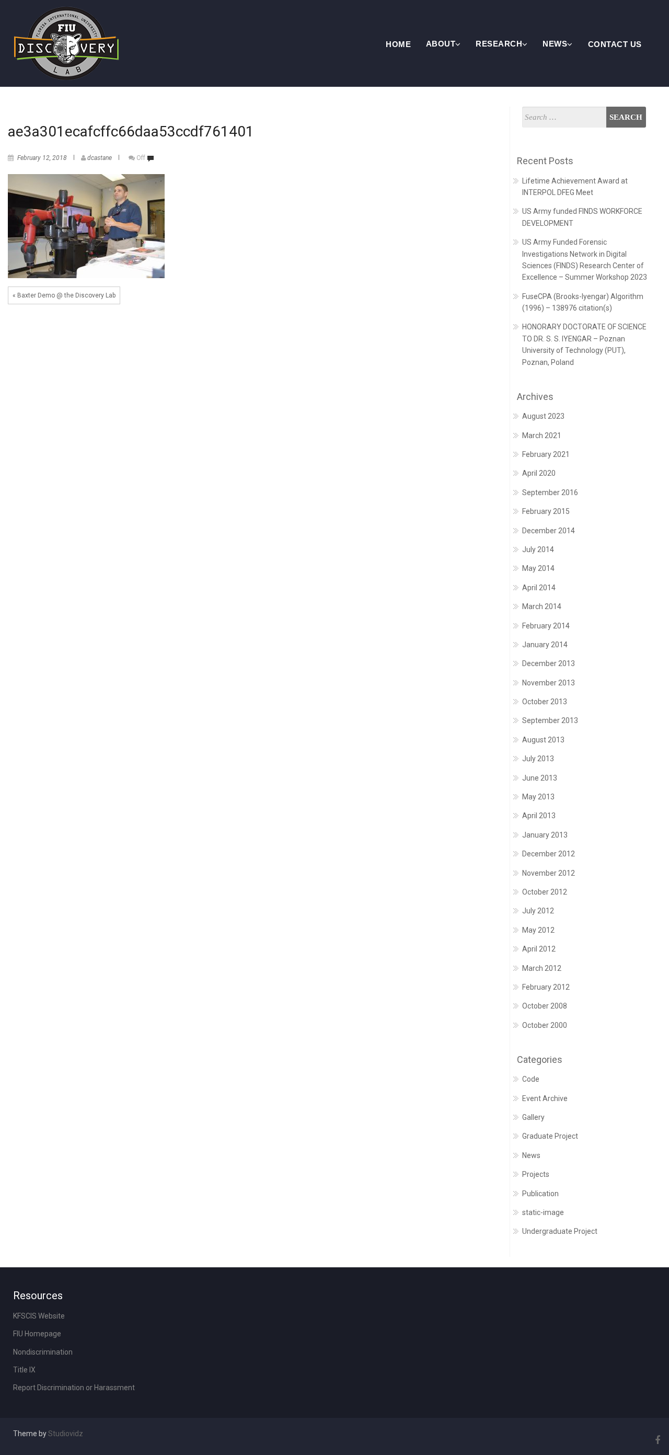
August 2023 (543, 416)
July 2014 (538, 549)
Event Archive (545, 1098)
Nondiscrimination (43, 1352)
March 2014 (541, 606)
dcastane (99, 158)
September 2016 (550, 492)
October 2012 (544, 892)
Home (398, 44)
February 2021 (546, 454)
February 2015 (546, 511)
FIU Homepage (37, 1334)
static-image (543, 1212)
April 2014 (539, 587)
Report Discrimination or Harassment (74, 1387)
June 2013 (539, 778)
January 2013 (545, 835)
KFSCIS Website (39, 1316)
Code (530, 1079)
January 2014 (545, 644)
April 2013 (539, 815)
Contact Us (615, 44)
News (555, 43)
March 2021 (541, 435)
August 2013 (543, 740)
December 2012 (548, 854)
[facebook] (656, 1440)
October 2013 (544, 701)
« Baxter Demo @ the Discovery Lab (64, 295)
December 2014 (548, 530)
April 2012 (539, 949)
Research (499, 43)
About (441, 43)
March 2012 (541, 968)
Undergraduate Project (559, 1231)
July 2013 (538, 758)
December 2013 (548, 663)
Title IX (24, 1370)
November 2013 (548, 683)
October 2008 (544, 1006)
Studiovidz (65, 1433)
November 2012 (548, 873)
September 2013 (550, 720)
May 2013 (538, 797)
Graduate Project (550, 1136)
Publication (540, 1193)
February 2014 (546, 626)
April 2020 (539, 473)
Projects (535, 1174)
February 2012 (546, 987)
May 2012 (538, 930)
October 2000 (544, 1025)
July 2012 (538, 911)
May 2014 (538, 568)
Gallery (533, 1117)
